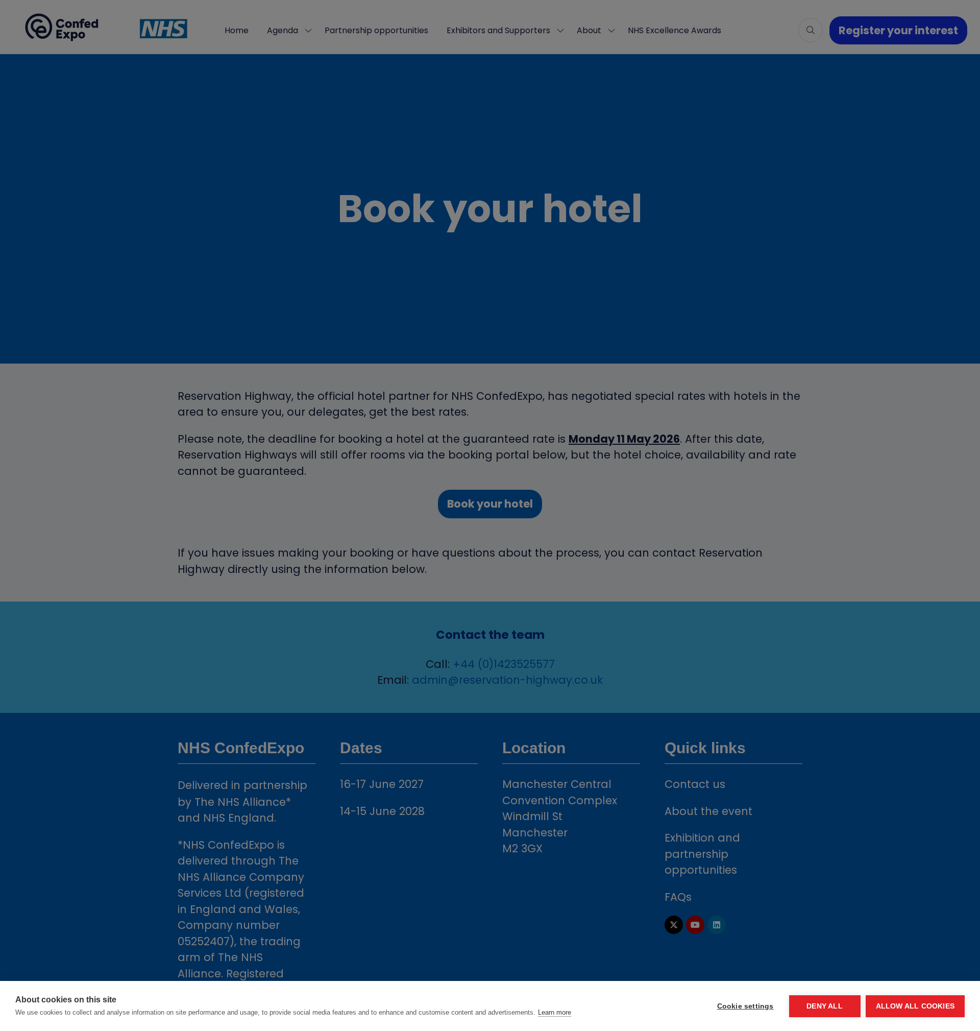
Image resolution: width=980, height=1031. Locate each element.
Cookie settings (745, 1006)
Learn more (554, 1012)
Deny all (824, 1006)
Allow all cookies (915, 1006)
